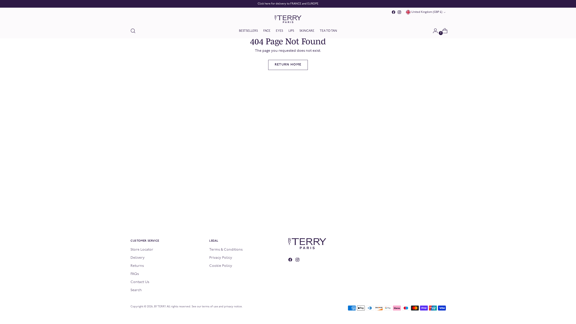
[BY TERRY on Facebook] (394, 12)
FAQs (134, 274)
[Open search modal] (132, 30)
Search (136, 290)
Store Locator (141, 250)
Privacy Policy (220, 258)
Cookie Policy (220, 266)
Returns (137, 266)
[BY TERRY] (288, 19)
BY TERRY (160, 306)
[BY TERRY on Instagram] (399, 12)
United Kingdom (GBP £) (426, 12)
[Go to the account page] (433, 30)
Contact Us (139, 282)
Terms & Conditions (226, 250)
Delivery (137, 258)
